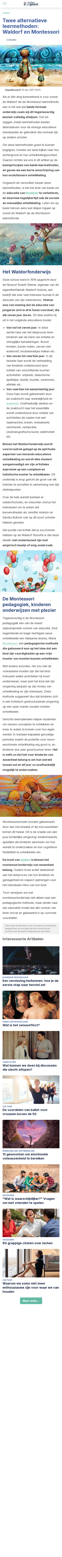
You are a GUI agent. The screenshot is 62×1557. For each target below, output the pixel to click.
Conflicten (9, 1062)
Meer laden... (31, 1300)
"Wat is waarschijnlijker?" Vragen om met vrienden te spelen (29, 1201)
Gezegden (8, 1195)
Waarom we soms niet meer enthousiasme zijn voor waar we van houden (31, 1288)
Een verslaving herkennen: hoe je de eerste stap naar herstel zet (31, 983)
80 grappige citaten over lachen (28, 1243)
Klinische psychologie (15, 977)
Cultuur (6, 13)
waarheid (12, 403)
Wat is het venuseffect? (21, 1025)
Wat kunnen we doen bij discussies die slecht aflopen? (30, 1067)
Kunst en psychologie (15, 1022)
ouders (26, 859)
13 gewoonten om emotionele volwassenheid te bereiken (25, 1156)
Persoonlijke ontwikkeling (19, 1151)
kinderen (32, 193)
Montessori (10, 643)
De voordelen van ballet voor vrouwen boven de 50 (25, 1112)
